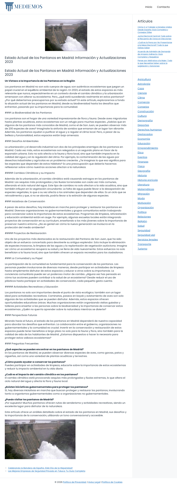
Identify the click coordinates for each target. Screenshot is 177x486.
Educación (144, 143)
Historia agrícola (148, 180)
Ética (141, 152)
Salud (141, 226)
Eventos (142, 157)
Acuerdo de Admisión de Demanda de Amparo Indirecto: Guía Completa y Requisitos (154, 54)
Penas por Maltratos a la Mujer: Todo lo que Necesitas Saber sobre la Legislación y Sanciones (155, 63)
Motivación (144, 203)
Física (141, 166)
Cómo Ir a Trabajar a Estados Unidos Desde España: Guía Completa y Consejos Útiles (155, 30)
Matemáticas (146, 189)
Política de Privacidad (74, 482)
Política (142, 212)
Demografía (145, 120)
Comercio (144, 102)
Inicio (148, 7)
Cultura (142, 116)
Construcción (146, 111)
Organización (146, 207)
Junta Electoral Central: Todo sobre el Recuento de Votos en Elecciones (154, 37)
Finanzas (143, 161)
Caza (141, 88)
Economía (144, 139)
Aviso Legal (94, 482)
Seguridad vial (146, 235)
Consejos (143, 106)
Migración (144, 193)
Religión (142, 221)
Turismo (142, 248)
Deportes (143, 125)
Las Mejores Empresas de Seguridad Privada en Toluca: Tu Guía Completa (46, 471)
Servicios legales (148, 239)
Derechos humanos (150, 129)
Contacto (163, 7)
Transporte (144, 244)
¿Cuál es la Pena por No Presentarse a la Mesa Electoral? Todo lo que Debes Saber (155, 45)
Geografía (144, 171)
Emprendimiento (148, 148)
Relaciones (144, 216)
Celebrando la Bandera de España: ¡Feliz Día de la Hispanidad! (40, 468)
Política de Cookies (112, 482)
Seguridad (144, 230)
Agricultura (144, 79)
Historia (142, 175)
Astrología (144, 84)
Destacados (145, 134)
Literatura (143, 184)
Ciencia (142, 93)
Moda (141, 198)
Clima (141, 97)
